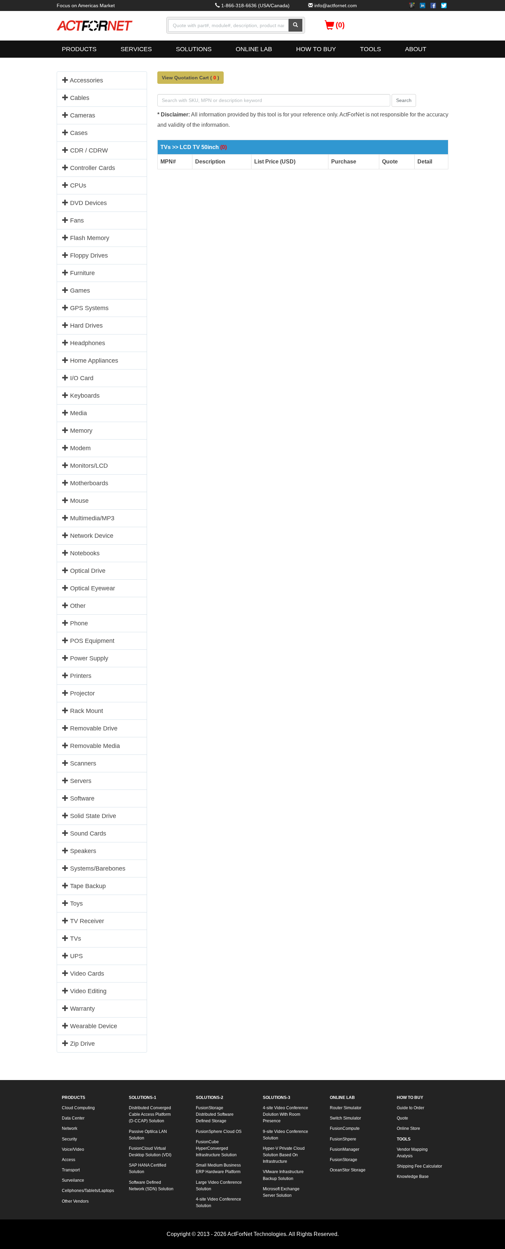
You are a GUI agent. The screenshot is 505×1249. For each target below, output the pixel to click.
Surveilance (73, 1180)
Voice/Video (73, 1149)
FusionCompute (345, 1128)
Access (68, 1159)
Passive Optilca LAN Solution (148, 1134)
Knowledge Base (413, 1176)
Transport (71, 1170)
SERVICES (136, 49)
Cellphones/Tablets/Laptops (87, 1190)
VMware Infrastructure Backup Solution (283, 1175)
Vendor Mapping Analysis (412, 1152)
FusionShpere (343, 1139)
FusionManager (344, 1149)
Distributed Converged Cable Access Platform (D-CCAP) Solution (150, 1114)
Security (69, 1139)
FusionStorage (343, 1159)
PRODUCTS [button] (79, 49)
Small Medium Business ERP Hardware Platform (218, 1168)
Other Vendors (75, 1201)
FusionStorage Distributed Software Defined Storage (215, 1114)
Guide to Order (410, 1107)
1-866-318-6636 (239, 5)
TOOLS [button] (370, 49)
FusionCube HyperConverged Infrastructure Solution (216, 1148)
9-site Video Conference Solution (285, 1134)
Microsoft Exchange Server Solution (281, 1192)
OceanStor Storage (348, 1170)
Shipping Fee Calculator (419, 1166)
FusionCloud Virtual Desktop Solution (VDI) (150, 1151)
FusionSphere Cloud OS (219, 1131)
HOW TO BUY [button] (316, 49)
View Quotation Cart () (190, 77)
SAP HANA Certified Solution (147, 1168)
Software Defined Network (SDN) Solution (151, 1185)
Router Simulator (345, 1107)
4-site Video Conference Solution (218, 1202)
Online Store (408, 1128)
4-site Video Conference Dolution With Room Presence (285, 1114)
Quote (402, 1118)
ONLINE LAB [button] (254, 49)
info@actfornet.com (335, 5)
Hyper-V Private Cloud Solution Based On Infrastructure (284, 1155)
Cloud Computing (78, 1107)
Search (404, 100)
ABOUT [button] (415, 49)
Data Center (73, 1118)
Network (69, 1128)
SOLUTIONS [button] (194, 49)
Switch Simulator (345, 1118)
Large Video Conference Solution (219, 1185)
